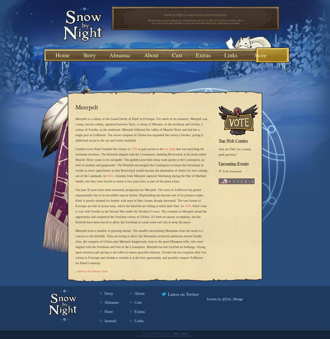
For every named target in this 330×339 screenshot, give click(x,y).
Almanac (120, 55)
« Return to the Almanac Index (91, 271)
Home (62, 55)
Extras (203, 55)
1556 (134, 149)
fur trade (169, 149)
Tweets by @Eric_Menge (225, 299)
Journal (110, 321)
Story (89, 55)
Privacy (184, 333)
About (151, 55)
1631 (110, 176)
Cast (177, 55)
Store (261, 55)
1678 (188, 206)
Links (231, 55)
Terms (176, 333)
